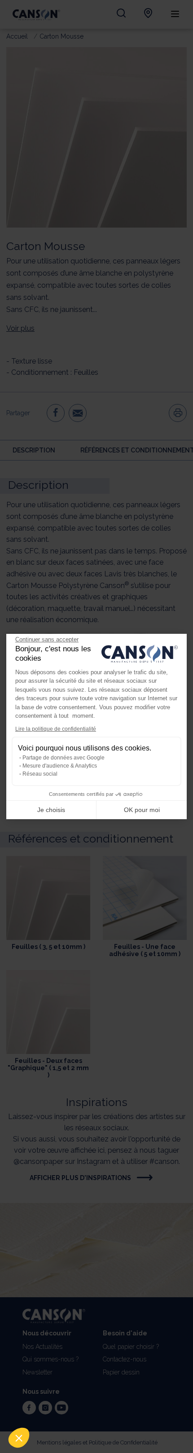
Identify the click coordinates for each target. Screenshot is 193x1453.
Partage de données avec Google (63, 758)
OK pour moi (142, 809)
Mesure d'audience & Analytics (59, 766)
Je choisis (51, 809)
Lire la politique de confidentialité (55, 729)
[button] (19, 1438)
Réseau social (39, 774)
